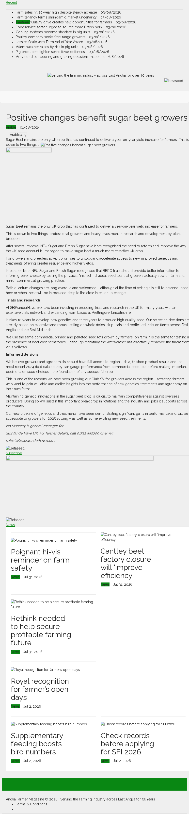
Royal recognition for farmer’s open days (40, 689)
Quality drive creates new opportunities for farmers (64, 22)
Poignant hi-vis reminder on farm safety (40, 560)
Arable (11, 127)
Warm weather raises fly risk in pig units (47, 47)
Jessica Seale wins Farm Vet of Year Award (50, 42)
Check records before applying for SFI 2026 (127, 743)
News (10, 525)
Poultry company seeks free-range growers (51, 37)
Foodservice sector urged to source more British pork (59, 27)
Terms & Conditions (31, 804)
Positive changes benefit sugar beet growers (97, 117)
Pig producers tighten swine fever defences (51, 52)
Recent (11, 2)
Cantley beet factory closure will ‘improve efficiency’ (126, 563)
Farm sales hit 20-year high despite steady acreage (57, 12)
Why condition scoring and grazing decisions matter (58, 57)
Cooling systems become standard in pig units (53, 32)
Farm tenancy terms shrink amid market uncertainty (57, 17)
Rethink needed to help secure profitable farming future (41, 630)
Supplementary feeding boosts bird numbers (37, 743)
